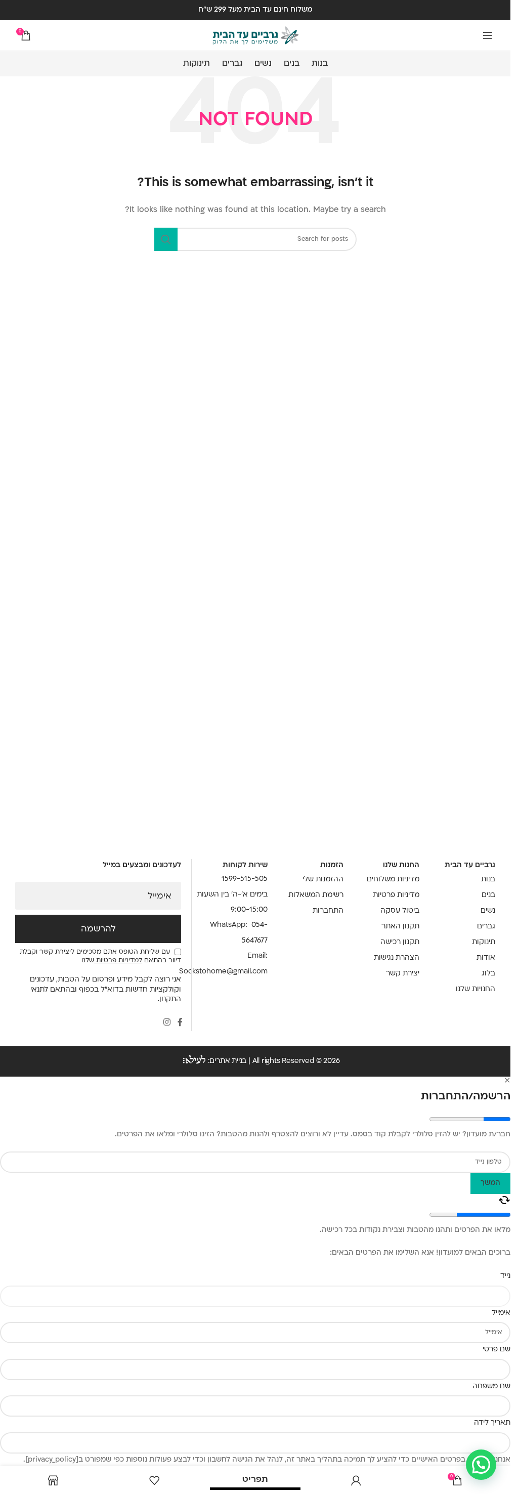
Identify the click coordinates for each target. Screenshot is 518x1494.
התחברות (328, 911)
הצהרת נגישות (396, 958)
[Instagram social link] (167, 1022)
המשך (490, 1183)
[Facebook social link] (180, 1022)
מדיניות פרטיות (396, 895)
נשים (488, 911)
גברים (486, 926)
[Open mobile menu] (488, 35)
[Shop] (53, 1480)
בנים (488, 895)
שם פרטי (496, 1349)
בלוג (488, 973)
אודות (486, 958)
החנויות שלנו (475, 989)
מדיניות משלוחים (393, 879)
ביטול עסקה (399, 911)
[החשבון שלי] (356, 1480)
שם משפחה (491, 1386)
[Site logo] (255, 35)
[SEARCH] (166, 239)
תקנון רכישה (399, 942)
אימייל (159, 896)
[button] (481, 1464)
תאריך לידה (492, 1423)
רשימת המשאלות (315, 895)
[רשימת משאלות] (154, 1480)
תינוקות (483, 942)
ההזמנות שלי (323, 879)
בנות (488, 879)
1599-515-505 (245, 879)
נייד (505, 1276)
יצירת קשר (402, 973)
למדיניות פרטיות (118, 961)
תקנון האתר (400, 926)
